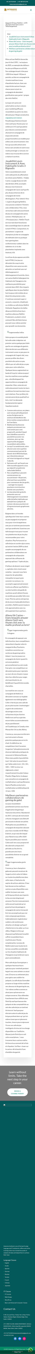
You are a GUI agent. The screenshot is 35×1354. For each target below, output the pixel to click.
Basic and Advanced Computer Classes (16, 1303)
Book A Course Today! (17, 1092)
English (7, 1263)
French (7, 1280)
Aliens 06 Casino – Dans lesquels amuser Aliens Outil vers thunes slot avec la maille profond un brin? (22, 43)
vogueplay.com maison (13, 118)
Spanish (7, 1268)
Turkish (7, 1277)
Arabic (7, 1266)
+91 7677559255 (11, 1)
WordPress (8, 1300)
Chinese (7, 1283)
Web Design (8, 1297)
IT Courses (8, 1294)
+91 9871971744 (23, 1)
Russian (7, 1274)
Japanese (7, 1285)
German (7, 1271)
